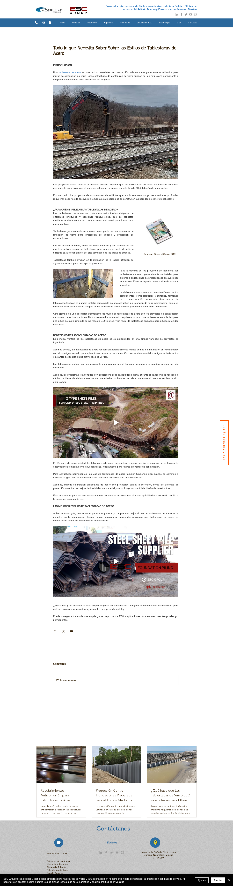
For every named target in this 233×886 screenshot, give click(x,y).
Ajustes (202, 880)
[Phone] (36, 22)
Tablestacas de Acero (58, 861)
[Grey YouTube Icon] (190, 14)
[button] (75, 22)
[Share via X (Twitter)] (63, 630)
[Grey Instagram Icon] (195, 14)
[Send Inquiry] (44, 22)
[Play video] (115, 422)
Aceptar (218, 880)
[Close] (229, 880)
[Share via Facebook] (54, 630)
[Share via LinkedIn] (71, 630)
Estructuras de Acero (58, 870)
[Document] (50, 22)
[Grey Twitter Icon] (186, 14)
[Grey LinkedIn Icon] (177, 14)
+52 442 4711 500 (57, 853)
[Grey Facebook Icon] (181, 14)
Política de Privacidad (112, 881)
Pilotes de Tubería (56, 867)
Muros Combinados (57, 864)
